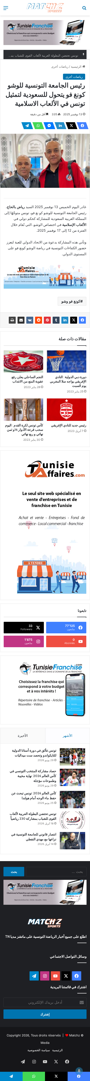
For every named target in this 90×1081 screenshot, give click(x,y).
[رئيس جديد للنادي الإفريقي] (66, 409)
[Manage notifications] (79, 1071)
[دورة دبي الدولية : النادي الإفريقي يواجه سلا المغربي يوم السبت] (66, 361)
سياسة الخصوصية (38, 1050)
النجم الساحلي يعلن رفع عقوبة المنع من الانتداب (27, 379)
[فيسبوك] (81, 125)
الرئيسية (76, 66)
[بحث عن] (84, 9)
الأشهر (67, 735)
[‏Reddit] (38, 320)
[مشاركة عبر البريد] (21, 320)
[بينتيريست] (47, 320)
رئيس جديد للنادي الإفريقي (68, 425)
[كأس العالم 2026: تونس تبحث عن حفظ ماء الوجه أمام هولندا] (72, 799)
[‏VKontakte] (29, 320)
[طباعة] (12, 320)
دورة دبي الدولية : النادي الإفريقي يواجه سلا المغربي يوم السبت (68, 381)
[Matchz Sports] (45, 7)
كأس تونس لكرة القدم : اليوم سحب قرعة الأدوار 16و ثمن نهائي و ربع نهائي (24, 429)
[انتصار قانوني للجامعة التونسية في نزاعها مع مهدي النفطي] (72, 840)
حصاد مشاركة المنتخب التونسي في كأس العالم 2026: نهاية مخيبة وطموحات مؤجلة (33, 776)
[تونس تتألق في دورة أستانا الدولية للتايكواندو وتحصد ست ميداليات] (72, 756)
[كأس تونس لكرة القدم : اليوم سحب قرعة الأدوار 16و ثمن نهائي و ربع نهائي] (23, 409)
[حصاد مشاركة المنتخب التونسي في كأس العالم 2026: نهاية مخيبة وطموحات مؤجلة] (72, 777)
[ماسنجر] (48, 125)
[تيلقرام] (25, 125)
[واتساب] (37, 125)
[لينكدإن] (59, 125)
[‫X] (70, 125)
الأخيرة (23, 735)
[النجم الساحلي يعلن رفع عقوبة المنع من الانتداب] (23, 361)
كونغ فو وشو (70, 301)
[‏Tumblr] (56, 320)
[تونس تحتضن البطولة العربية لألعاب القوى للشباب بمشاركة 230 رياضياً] (72, 820)
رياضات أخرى (59, 66)
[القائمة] (5, 9)
